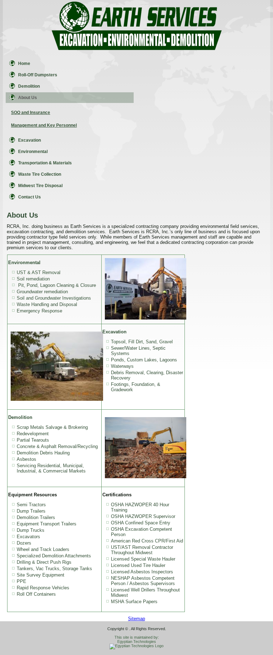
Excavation (29, 140)
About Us (27, 97)
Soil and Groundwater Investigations (54, 298)
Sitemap (136, 618)
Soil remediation (33, 279)
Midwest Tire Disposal (40, 185)
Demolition (29, 86)
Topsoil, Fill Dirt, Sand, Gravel (142, 341)
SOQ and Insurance (30, 112)
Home (24, 63)
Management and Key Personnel (44, 125)
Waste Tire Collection (39, 174)
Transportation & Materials (45, 162)
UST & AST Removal (38, 272)
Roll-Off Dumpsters (37, 74)
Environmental (33, 151)
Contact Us (29, 197)
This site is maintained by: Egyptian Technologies (136, 639)
